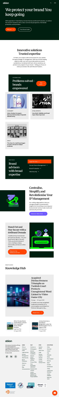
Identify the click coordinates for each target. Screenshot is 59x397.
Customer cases (24, 349)
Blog (23, 367)
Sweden (49, 364)
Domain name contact (33, 369)
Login (40, 352)
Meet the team (49, 378)
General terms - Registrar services (32, 358)
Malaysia (49, 355)
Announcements (26, 369)
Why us (9, 29)
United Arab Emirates (50, 371)
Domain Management (25, 355)
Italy (48, 353)
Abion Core (41, 350)
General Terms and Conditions (32, 352)
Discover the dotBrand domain (15, 251)
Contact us (33, 347)
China (48, 347)
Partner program (41, 355)
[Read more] (29, 296)
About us (24, 363)
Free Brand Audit (25, 29)
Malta (48, 357)
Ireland (48, 351)
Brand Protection (24, 360)
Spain (48, 362)
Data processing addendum (32, 365)
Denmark (49, 349)
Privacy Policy (33, 362)
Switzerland (50, 366)
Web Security (25, 357)
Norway (49, 360)
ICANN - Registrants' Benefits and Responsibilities (34, 374)
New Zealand (50, 359)
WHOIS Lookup (40, 358)
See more (40, 83)
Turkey (48, 368)
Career (23, 365)
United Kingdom (49, 374)
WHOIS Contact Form (42, 362)
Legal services (25, 352)
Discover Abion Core (37, 213)
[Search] (50, 3)
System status (40, 347)
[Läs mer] (17, 105)
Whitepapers (33, 349)
